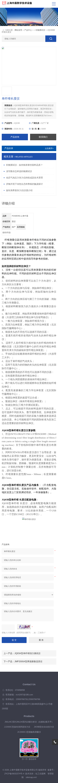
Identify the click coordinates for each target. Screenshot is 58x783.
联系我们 (43, 137)
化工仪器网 (40, 774)
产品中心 (28, 30)
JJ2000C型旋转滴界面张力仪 (17, 727)
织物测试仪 (40, 30)
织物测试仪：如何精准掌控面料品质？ (24, 165)
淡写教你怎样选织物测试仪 (19, 171)
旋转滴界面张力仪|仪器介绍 (19, 190)
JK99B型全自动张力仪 (44, 727)
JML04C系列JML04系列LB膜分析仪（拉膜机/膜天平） (29, 722)
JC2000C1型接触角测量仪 (29, 732)
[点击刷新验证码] (24, 627)
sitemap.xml (31, 777)
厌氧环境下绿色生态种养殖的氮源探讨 (24, 184)
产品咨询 (15, 137)
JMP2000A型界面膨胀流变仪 (28, 661)
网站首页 (18, 30)
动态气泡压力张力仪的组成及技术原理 (24, 177)
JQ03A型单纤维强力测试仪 (27, 653)
